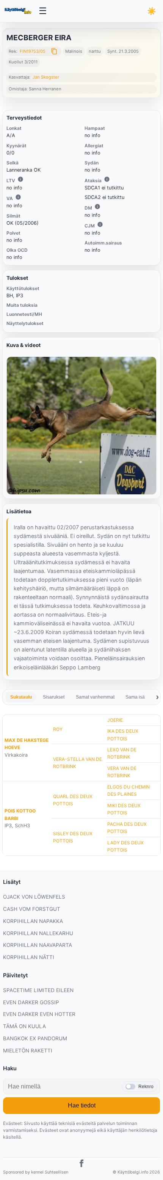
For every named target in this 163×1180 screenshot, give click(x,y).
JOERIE (115, 720)
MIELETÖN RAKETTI (27, 1050)
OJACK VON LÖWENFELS (34, 897)
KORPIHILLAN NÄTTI (28, 957)
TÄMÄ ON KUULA (24, 1026)
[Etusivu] (18, 11)
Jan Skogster (46, 77)
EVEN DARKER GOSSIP (31, 1002)
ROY (58, 729)
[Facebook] (81, 1164)
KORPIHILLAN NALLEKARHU (38, 933)
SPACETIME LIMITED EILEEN (38, 990)
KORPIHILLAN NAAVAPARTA (37, 945)
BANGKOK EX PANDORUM (35, 1038)
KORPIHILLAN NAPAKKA (33, 921)
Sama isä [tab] (135, 697)
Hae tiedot (82, 1105)
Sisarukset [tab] (53, 697)
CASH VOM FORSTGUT (31, 909)
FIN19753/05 (32, 51)
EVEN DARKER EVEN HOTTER (39, 1014)
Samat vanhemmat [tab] (95, 697)
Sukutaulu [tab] (21, 697)
